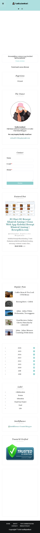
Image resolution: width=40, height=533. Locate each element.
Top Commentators (27, 523)
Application (20, 235)
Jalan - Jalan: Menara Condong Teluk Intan (24, 331)
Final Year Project (20, 402)
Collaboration (20, 392)
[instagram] (22, 9)
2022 (26, 361)
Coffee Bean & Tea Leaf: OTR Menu (24, 293)
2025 (26, 351)
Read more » (19, 246)
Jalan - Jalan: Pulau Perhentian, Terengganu (24, 312)
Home (8, 523)
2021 (26, 364)
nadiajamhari (26, 529)
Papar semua (20, 61)
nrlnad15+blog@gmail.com (20, 138)
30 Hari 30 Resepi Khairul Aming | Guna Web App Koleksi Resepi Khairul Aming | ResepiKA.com (20, 224)
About (15, 523)
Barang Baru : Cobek (24, 302)
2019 (26, 371)
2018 (26, 374)
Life (20, 408)
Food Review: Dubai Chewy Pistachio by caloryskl (24, 322)
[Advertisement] (20, 32)
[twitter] (18, 9)
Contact (14, 526)
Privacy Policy (25, 526)
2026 (26, 348)
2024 (26, 354)
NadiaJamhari (14, 234)
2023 (26, 358)
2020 (26, 368)
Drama (20, 395)
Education (20, 399)
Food (20, 405)
